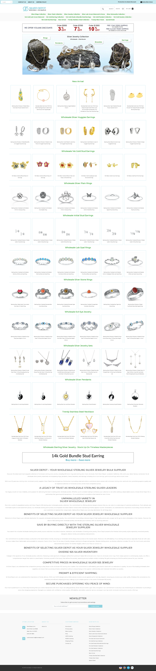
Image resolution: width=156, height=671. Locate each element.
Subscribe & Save (147, 2)
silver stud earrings (98, 476)
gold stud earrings (110, 476)
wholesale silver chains (94, 556)
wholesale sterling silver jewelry (48, 474)
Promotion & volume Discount (127, 2)
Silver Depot (59, 587)
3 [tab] (79, 71)
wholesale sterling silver (115, 481)
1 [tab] (76, 71)
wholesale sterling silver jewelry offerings (125, 590)
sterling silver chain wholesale (86, 474)
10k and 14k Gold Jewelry (136, 541)
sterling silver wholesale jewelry (29, 481)
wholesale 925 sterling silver (62, 566)
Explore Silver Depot (50, 541)
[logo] (34, 8)
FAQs (91, 543)
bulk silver (129, 481)
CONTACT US (22, 2)
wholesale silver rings (109, 556)
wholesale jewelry (76, 483)
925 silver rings (69, 474)
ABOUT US (31, 2)
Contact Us (98, 543)
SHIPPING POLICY (41, 2)
